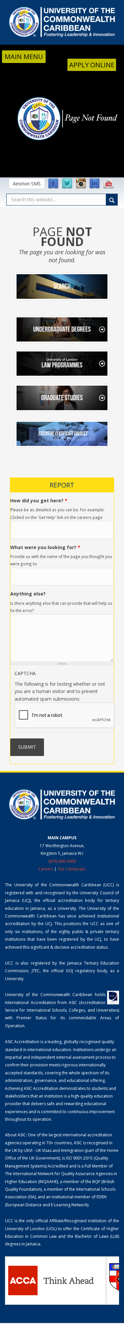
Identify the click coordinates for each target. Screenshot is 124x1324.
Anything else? (28, 594)
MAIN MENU (24, 56)
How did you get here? (38, 500)
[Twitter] (67, 183)
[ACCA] (55, 1280)
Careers (45, 869)
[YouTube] (108, 183)
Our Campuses (72, 869)
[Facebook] (53, 183)
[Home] (62, 22)
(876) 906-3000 (62, 861)
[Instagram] (81, 183)
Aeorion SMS (27, 183)
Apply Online (91, 64)
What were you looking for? (45, 547)
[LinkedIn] (94, 183)
